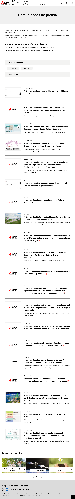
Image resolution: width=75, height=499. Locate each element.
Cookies (61, 494)
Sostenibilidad (34, 3)
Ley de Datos (54, 494)
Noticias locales (27, 68)
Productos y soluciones (25, 3)
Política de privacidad (42, 494)
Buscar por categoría (15, 62)
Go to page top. (73, 497)
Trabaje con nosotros (42, 3)
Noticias (49, 3)
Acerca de (18, 3)
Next (41, 476)
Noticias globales (13, 68)
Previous (33, 476)
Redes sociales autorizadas (21, 489)
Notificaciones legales (24, 495)
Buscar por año (12, 74)
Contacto (55, 3)
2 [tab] (38, 476)
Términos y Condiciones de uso (26, 494)
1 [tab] (36, 476)
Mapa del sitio (36, 495)
